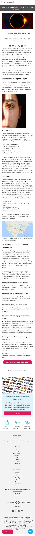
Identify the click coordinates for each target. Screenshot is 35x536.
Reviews (17, 461)
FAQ (17, 457)
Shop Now (17, 413)
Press (17, 480)
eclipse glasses (28, 287)
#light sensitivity (13, 371)
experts (24, 331)
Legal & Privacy (17, 484)
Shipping (17, 478)
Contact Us (17, 474)
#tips (25, 371)
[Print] (16, 45)
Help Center (17, 472)
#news (21, 371)
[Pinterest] (25, 45)
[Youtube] (22, 511)
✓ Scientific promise (17, 40)
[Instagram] (19, 511)
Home (17, 450)
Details (22, 9)
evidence (8, 190)
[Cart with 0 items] (32, 2)
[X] (19, 45)
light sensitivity (27, 61)
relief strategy (15, 161)
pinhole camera (21, 310)
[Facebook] (10, 45)
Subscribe (7, 532)
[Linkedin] (22, 45)
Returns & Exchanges (18, 476)
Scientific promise (22, 525)
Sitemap (17, 529)
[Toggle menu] (2, 2)
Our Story (17, 455)
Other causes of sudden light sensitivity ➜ (17, 362)
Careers (17, 463)
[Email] (13, 45)
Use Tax (17, 482)
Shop (17, 451)
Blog (17, 459)
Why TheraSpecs (17, 453)
